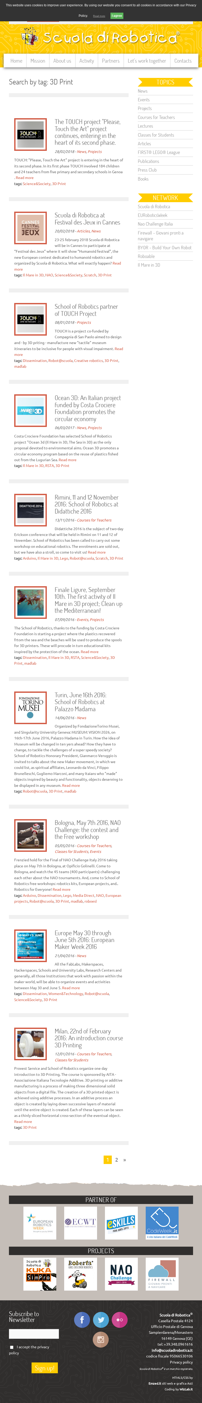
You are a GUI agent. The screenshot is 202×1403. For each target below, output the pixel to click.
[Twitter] (101, 1328)
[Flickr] (120, 1328)
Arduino (29, 558)
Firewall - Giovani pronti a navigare (161, 235)
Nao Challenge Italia (155, 224)
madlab (20, 366)
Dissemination (35, 361)
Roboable (146, 256)
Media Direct (83, 895)
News (81, 152)
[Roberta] (80, 1289)
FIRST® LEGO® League (159, 152)
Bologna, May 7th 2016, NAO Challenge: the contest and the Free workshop (88, 829)
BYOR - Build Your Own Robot (164, 247)
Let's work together (147, 60)
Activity (86, 60)
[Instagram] (101, 1347)
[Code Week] (162, 1238)
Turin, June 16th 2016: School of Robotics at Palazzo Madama (81, 702)
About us (62, 60)
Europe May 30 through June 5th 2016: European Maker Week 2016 (84, 940)
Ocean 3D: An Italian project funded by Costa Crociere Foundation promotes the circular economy (88, 408)
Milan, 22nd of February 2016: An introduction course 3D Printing (89, 1038)
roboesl (90, 901)
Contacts (183, 60)
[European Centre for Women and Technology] (80, 1238)
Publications (148, 161)
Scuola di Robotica (154, 206)
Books (143, 179)
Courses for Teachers (94, 520)
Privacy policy (181, 1362)
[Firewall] (162, 1289)
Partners (111, 60)
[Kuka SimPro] (39, 1289)
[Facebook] (82, 1328)
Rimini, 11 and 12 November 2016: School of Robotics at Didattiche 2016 (87, 504)
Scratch (90, 275)
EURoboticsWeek (152, 215)
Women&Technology (65, 994)
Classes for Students (71, 851)
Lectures (145, 126)
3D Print (59, 184)
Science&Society (36, 184)
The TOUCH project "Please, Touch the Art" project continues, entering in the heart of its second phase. (87, 132)
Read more (25, 178)
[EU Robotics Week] (39, 1238)
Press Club (147, 170)
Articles (83, 231)
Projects (95, 152)
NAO (49, 275)
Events (82, 620)
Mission (38, 60)
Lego (64, 558)
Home (16, 60)
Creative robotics (88, 361)
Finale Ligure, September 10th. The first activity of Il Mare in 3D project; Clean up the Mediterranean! (89, 600)
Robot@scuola (60, 361)
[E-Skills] (121, 1238)
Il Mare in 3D (33, 275)
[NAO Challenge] (121, 1289)
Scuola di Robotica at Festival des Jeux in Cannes (87, 219)
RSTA (49, 466)
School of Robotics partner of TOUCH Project (86, 310)
